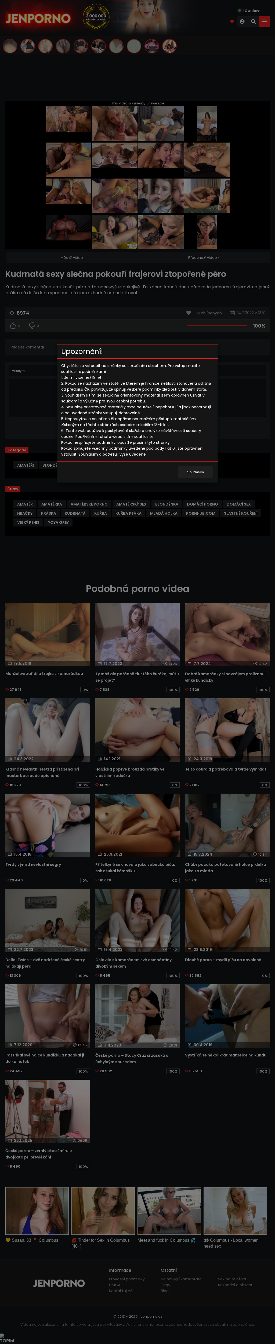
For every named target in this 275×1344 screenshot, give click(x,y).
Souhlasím (195, 472)
